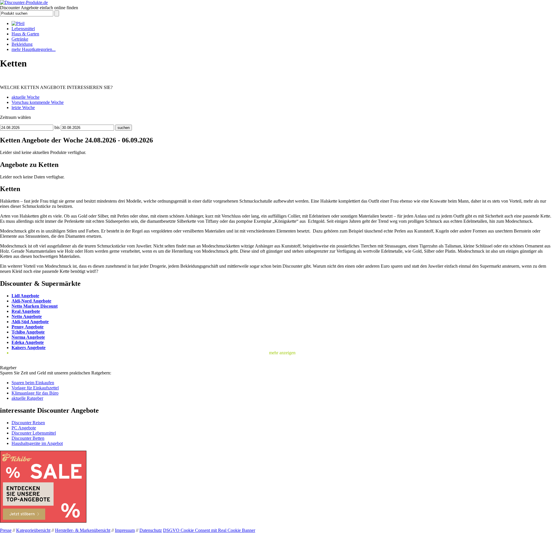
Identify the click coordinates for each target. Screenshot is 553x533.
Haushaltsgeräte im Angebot (37, 443)
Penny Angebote (27, 326)
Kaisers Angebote (29, 347)
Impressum (125, 530)
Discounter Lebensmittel (34, 433)
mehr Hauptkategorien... (34, 49)
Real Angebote (26, 311)
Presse (6, 530)
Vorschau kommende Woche (38, 102)
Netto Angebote (27, 316)
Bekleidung (22, 44)
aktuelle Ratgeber (27, 398)
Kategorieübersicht (33, 530)
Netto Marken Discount (35, 306)
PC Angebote (24, 427)
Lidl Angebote (25, 295)
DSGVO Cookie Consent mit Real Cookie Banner (209, 530)
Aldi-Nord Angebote (31, 300)
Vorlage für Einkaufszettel (35, 387)
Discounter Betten (28, 438)
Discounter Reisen (28, 422)
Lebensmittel (23, 28)
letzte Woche (23, 107)
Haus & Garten (25, 33)
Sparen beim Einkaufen (33, 382)
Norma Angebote (28, 337)
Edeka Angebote (28, 342)
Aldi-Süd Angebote (30, 321)
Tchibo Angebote (28, 332)
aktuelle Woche (25, 97)
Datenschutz (150, 530)
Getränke (20, 39)
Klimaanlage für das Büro (35, 393)
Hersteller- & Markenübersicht (82, 530)
